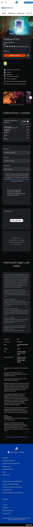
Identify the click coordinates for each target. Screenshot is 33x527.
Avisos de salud (7, 416)
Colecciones (11, 13)
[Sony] (29, 526)
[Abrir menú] (2, 2)
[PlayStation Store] (7, 7)
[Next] (30, 97)
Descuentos (21, 13)
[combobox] (16, 152)
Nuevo (4, 13)
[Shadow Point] (13, 98)
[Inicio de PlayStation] (16, 2)
